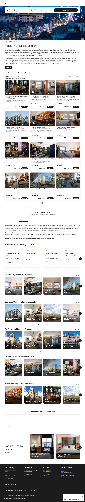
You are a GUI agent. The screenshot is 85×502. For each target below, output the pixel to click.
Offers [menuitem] (18, 2)
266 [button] (14, 168)
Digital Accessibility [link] (9, 478)
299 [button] (65, 106)
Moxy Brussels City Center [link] (12, 158)
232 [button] (14, 198)
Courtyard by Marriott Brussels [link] (64, 158)
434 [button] (14, 106)
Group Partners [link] (27, 472)
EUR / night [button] (17, 106)
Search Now (28, 259)
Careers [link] (6, 471)
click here (77, 499)
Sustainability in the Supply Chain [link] (68, 476)
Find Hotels (66, 10)
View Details (8, 103)
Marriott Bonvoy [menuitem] (35, 2)
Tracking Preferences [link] (65, 470)
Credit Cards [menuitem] (28, 2)
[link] (58, 3)
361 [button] (65, 138)
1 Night (34, 9)
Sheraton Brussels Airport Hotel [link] (38, 188)
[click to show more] (80, 258)
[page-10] (46, 324)
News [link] (6, 474)
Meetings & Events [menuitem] (44, 2)
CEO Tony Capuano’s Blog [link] (10, 475)
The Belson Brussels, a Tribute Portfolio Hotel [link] (42, 158)
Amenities (20, 73)
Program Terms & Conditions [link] (67, 475)
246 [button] (65, 168)
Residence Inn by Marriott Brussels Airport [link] (16, 188)
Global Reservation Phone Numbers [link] (50, 472)
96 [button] (66, 198)
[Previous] (7, 86)
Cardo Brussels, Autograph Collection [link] (66, 96)
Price (15, 73)
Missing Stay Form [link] (46, 475)
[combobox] (18, 10)
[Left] (40, 36)
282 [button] (14, 138)
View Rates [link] (24, 106)
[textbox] (18, 11)
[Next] (26, 86)
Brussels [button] (15, 41)
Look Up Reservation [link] (46, 471)
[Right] (44, 36)
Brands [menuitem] (22, 2)
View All (77, 275)
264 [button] (39, 198)
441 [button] (39, 138)
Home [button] (6, 41)
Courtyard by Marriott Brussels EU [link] (14, 127)
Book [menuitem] (15, 2)
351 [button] (39, 106)
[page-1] (38, 324)
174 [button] (39, 168)
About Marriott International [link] (10, 470)
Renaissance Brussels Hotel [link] (38, 127)
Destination (12, 9)
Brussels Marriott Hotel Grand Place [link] (40, 96)
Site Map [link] (44, 477)
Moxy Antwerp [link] (60, 188)
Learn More (9, 262)
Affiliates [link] (25, 475)
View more (7, 452)
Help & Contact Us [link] (46, 470)
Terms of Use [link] (64, 474)
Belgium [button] (10, 41)
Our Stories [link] (7, 477)
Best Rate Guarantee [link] (46, 474)
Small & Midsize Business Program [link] (31, 470)
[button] (77, 76)
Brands (27, 73)
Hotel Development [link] (28, 474)
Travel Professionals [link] (28, 471)
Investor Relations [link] (8, 472)
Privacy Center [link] (64, 471)
